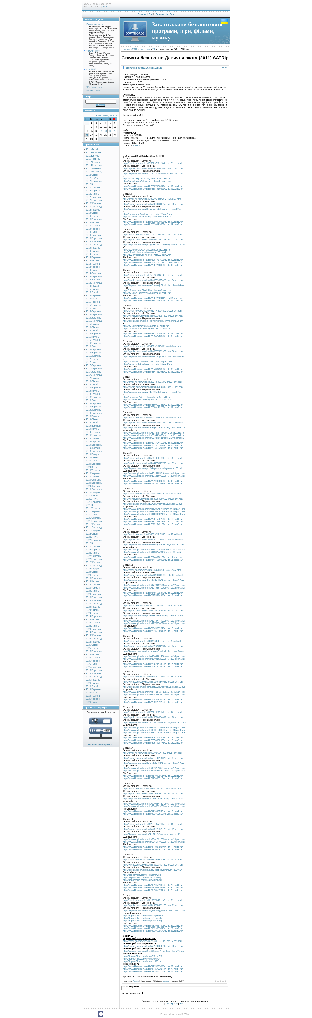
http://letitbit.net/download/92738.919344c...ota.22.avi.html (152, 941)
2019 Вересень (94, 444)
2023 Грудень (93, 606)
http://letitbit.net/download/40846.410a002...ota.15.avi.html (152, 676)
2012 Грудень (93, 209)
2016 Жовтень (93, 356)
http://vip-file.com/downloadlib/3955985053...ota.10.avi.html (153, 498)
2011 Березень (93, 152)
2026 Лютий (92, 686)
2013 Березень (94, 219)
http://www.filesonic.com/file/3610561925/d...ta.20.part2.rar (153, 887)
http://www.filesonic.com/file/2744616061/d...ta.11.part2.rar (153, 559)
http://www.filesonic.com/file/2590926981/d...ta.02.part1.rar (153, 221)
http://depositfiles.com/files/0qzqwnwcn (143, 915)
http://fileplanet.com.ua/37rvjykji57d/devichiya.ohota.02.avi (152, 209)
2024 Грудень (93, 641)
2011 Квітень (92, 155)
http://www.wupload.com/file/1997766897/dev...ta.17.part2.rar (154, 770)
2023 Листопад (94, 603)
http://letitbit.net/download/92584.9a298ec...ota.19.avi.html (152, 824)
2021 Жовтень (93, 524)
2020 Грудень (93, 492)
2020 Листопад (94, 489)
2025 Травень (93, 657)
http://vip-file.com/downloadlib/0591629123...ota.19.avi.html (153, 829)
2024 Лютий (92, 613)
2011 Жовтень (93, 168)
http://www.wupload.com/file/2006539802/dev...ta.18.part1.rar (154, 806)
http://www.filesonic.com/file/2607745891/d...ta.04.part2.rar (153, 300)
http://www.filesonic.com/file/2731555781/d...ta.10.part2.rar (153, 521)
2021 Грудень (93, 530)
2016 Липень (92, 346)
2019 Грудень (93, 454)
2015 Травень (93, 302)
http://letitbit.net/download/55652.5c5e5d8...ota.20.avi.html (152, 859)
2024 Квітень (92, 619)
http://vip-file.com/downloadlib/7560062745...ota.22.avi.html (153, 946)
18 (105, 131)
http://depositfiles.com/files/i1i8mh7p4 (142, 875)
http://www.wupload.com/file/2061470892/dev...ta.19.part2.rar (154, 842)
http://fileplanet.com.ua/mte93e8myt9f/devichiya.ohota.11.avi (153, 544)
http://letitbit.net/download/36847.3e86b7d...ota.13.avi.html (152, 605)
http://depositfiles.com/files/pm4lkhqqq (142, 920)
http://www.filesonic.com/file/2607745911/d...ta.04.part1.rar (153, 298)
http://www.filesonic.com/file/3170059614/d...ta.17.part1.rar (153, 775)
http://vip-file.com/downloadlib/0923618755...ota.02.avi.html (153, 204)
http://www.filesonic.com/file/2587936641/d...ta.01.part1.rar (153, 186)
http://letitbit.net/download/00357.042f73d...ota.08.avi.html (152, 417)
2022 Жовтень (93, 562)
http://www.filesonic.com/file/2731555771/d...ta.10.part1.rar (153, 519)
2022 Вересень (94, 559)
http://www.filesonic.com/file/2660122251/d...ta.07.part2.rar (153, 407)
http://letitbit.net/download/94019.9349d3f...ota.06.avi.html (152, 346)
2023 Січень (92, 572)
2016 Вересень (94, 352)
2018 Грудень (93, 416)
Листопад (145, 49)
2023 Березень (94, 578)
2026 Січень (92, 683)
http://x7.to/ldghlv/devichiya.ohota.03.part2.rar (146, 252)
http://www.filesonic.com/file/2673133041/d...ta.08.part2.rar (153, 448)
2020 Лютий (92, 460)
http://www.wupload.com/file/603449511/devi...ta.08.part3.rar (153, 437)
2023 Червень (93, 587)
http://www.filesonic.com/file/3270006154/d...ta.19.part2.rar (153, 849)
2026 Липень (92, 702)
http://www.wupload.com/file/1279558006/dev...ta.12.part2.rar (154, 587)
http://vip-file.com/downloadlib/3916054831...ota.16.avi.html (153, 717)
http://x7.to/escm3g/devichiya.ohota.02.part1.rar (147, 214)
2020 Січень (92, 457)
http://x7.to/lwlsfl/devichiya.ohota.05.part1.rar (146, 326)
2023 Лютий (92, 575)
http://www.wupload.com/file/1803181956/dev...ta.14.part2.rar (154, 656)
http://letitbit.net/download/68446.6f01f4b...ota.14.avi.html (152, 641)
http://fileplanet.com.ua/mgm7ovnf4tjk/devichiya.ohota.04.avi (153, 285)
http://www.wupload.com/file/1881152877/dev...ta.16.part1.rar (154, 727)
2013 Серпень (93, 235)
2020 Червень (93, 473)
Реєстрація (162, 14)
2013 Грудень (93, 248)
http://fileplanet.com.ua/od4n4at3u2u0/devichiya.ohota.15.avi (154, 687)
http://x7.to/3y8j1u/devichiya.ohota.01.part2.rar (147, 178)
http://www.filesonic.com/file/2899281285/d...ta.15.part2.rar (153, 702)
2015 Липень (92, 308)
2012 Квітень (92, 184)
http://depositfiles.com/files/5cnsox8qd (142, 877)
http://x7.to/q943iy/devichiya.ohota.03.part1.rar (147, 249)
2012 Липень (92, 194)
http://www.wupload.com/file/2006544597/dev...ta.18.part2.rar (154, 803)
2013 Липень (92, 232)
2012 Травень (93, 187)
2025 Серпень (93, 667)
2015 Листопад (94, 321)
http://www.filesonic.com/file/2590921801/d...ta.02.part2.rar (153, 224)
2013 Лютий (92, 216)
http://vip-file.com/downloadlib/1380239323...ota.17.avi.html (153, 758)
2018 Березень (94, 387)
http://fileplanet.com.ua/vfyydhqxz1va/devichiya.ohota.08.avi (154, 427)
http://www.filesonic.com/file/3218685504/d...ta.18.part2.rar (153, 811)
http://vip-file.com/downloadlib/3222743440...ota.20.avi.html (153, 864)
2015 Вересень (94, 314)
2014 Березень (94, 257)
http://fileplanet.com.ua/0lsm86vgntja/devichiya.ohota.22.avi (153, 951)
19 (110, 131)
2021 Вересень (94, 521)
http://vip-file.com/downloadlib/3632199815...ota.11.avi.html (153, 539)
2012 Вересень (94, 200)
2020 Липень (92, 476)
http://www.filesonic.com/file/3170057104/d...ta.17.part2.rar (153, 778)
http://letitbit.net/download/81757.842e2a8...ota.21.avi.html (152, 900)
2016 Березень (94, 333)
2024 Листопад (94, 638)
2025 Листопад (94, 676)
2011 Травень (93, 159)
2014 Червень (93, 267)
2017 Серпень (93, 365)
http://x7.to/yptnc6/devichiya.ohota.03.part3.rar (147, 254)
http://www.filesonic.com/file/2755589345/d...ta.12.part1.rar (153, 592)
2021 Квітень (92, 505)
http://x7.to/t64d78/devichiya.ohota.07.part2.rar (147, 399)
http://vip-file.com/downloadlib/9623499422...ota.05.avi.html (153, 315)
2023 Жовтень (93, 600)
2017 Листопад (94, 375)
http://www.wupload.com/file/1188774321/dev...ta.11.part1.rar (154, 549)
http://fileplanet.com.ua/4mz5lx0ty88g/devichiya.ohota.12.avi (153, 580)
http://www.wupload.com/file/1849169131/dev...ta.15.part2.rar (154, 694)
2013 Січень (92, 213)
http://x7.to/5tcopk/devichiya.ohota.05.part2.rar (147, 328)
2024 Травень (93, 622)
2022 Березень (94, 540)
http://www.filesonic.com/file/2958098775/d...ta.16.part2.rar (153, 742)
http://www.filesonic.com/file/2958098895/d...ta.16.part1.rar (153, 737)
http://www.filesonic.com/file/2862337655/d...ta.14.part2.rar (153, 666)
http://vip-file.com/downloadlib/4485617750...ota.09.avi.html (153, 463)
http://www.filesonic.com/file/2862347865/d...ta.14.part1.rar (153, 664)
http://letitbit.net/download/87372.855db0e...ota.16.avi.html (152, 712)
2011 (134, 49)
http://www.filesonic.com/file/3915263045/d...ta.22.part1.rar (153, 966)
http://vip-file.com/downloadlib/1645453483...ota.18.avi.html (153, 793)
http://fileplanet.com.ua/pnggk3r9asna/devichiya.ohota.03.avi (154, 244)
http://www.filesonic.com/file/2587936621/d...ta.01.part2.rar (153, 188)
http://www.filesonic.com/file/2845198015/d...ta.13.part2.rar (153, 631)
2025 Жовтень (93, 673)
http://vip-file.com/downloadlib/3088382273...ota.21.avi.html (153, 905)
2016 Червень (93, 343)
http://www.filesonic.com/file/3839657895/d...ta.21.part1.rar (153, 925)
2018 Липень (92, 400)
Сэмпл (136, 145)
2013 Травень (93, 225)
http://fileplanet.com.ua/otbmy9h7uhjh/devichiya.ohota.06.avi (153, 356)
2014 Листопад (94, 282)
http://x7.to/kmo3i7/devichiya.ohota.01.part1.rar (147, 181)
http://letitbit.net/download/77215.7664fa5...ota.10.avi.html (152, 493)
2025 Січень (92, 645)
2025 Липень (92, 664)
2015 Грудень (93, 324)
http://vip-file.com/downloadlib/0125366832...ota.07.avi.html (153, 387)
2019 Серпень (93, 441)
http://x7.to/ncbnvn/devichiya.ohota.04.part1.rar (147, 290)
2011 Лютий (92, 149)
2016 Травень (93, 340)
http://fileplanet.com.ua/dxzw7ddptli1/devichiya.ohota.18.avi (153, 798)
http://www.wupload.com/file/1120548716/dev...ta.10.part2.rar (154, 511)
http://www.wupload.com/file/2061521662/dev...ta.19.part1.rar (154, 839)
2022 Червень (93, 549)
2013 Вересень (94, 238)
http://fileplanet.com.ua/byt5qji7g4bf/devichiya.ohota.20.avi (152, 869)
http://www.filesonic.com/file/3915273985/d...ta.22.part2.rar (153, 969)
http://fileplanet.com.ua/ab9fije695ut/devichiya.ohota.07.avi (152, 392)
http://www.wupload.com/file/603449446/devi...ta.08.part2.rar (154, 432)
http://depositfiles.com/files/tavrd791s (142, 961)
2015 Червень (93, 305)
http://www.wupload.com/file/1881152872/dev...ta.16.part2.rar (154, 730)
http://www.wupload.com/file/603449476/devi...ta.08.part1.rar (154, 435)
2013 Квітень (92, 222)
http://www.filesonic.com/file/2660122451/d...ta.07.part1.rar (153, 404)
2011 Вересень (94, 165)
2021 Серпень (93, 518)
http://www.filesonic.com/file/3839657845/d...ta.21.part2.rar (153, 928)
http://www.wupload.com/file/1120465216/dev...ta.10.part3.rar (154, 514)
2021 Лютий (92, 498)
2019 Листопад (94, 451)
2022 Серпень (93, 556)
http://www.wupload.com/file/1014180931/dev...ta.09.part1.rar (154, 476)
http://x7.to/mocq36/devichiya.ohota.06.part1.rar (147, 361)
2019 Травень (93, 432)
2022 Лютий (92, 537)
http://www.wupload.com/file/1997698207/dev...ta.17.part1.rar (154, 768)
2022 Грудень (93, 568)
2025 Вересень (94, 670)
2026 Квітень (92, 692)
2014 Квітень (92, 260)
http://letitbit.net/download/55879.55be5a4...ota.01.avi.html (152, 163)
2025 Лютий (92, 648)
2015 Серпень (93, 311)
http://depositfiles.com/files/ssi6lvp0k (141, 958)
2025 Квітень (92, 654)
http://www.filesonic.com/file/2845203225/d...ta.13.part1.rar (153, 628)
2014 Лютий (92, 254)
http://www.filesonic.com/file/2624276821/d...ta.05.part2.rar (153, 336)
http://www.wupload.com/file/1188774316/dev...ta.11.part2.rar (154, 552)
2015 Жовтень (93, 317)
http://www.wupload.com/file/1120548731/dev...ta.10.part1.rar (154, 509)
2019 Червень (93, 435)
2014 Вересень (94, 276)
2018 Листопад (94, 413)
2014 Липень (92, 270)
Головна (142, 14)
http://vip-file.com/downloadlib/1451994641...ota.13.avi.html (153, 610)
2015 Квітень (92, 298)
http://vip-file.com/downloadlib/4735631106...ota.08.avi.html (153, 422)
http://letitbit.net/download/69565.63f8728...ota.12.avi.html (152, 570)
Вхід (172, 14)
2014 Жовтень (93, 279)
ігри (88, 69)
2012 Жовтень (93, 203)
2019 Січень (92, 419)
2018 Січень (92, 381)
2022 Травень (93, 546)
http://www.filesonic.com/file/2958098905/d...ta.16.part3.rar (153, 740)
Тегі (151, 14)
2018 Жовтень (93, 410)
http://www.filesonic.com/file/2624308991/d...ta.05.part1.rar (153, 333)
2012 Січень (92, 174)
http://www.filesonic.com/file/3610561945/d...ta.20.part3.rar (153, 890)
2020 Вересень (94, 483)
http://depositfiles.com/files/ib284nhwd (142, 880)
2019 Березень (94, 425)
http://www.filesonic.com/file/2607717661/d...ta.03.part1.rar (153, 260)
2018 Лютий (92, 384)
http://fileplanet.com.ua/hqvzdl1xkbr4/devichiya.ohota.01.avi (153, 173)
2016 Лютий (92, 330)
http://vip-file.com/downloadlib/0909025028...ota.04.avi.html (153, 280)
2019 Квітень (92, 429)
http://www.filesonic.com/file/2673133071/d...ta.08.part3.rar (153, 445)
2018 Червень (93, 397)
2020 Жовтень (93, 486)
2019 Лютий (92, 422)
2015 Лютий (92, 292)
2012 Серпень (93, 197)
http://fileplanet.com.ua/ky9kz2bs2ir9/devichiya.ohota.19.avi (153, 834)
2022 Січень (92, 533)
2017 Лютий (92, 359)
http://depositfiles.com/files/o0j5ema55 (142, 956)
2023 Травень (93, 584)
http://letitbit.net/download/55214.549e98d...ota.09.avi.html (152, 458)
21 (87, 135)
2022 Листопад (94, 565)
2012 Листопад (94, 206)
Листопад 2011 (106, 115)
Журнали (91, 87)
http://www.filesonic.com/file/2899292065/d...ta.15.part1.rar (153, 699)
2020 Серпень (93, 479)
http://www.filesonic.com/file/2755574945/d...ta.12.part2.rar (153, 595)
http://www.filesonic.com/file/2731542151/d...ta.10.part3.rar (153, 524)
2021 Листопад (94, 527)
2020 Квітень (92, 467)
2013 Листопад (94, 244)
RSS (105, 6)
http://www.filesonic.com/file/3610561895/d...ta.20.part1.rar (153, 885)
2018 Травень (93, 394)
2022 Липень (92, 552)
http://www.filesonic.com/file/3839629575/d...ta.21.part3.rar (153, 930)
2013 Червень (93, 228)
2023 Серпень (93, 594)
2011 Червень (93, 162)
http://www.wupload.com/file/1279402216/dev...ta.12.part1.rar (154, 585)
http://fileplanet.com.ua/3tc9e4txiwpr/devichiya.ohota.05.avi (153, 321)
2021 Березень (94, 502)
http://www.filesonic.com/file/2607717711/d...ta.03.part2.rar (153, 262)
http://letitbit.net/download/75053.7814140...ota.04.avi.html (152, 275)
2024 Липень (92, 626)
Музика (90, 90)
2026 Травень (93, 695)
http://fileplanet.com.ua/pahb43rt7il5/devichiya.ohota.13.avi (153, 615)
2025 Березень (94, 651)
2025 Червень (93, 660)
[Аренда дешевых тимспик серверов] (100, 739)
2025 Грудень (93, 680)
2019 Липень (92, 438)
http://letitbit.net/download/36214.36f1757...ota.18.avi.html (152, 788)
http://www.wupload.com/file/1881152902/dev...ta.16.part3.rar (154, 732)
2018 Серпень (93, 403)
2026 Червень (93, 699)
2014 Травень (93, 263)
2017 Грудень (93, 378)
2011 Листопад (93, 171)
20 (115, 131)
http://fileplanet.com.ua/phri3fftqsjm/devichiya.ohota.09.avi (152, 468)
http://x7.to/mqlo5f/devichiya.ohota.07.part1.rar (147, 397)
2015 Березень (94, 295)
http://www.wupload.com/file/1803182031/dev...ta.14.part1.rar (154, 659)
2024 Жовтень (93, 635)
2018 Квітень (92, 390)
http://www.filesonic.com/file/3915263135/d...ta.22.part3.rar (153, 971)
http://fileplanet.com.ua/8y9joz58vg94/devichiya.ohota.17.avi (153, 763)
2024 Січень (92, 610)
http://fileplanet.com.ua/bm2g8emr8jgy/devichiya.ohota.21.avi (154, 910)
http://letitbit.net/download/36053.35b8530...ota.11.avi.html (152, 534)
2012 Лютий (92, 178)
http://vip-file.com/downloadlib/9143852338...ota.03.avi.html (153, 239)
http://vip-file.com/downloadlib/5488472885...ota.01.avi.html (153, 168)
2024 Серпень (93, 629)
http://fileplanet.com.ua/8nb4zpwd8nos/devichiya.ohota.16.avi (154, 722)
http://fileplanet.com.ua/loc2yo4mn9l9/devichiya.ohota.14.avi (153, 651)
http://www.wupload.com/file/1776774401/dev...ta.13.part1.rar (154, 620)
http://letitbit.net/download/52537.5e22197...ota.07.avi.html (152, 382)
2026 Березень (94, 689)
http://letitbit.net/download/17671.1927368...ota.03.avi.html (152, 234)
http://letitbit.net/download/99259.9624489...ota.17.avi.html (152, 753)
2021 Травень (93, 508)
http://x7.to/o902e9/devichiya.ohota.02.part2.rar (147, 216)
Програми (91, 24)
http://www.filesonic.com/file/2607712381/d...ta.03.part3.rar (153, 265)
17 (101, 131)
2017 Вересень (94, 368)
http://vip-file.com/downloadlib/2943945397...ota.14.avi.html (153, 646)
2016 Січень (92, 327)
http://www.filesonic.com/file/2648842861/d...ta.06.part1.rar (153, 369)
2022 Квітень (92, 543)
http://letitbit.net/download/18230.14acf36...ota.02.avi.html (152, 199)
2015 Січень (92, 289)
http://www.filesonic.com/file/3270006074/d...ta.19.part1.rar (153, 847)
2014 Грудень (93, 286)
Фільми (90, 51)
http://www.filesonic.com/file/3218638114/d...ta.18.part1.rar (153, 814)
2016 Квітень (92, 336)
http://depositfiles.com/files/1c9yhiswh (142, 918)
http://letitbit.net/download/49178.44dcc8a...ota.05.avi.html (152, 310)
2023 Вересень (94, 597)
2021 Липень (92, 514)
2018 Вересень (94, 406)
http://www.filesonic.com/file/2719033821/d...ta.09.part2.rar (153, 483)
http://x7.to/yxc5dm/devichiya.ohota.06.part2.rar (147, 364)
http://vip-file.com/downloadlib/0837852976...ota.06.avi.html (153, 351)
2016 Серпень (93, 349)
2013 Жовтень (93, 241)
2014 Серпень (93, 273)
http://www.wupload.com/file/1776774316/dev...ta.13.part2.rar (154, 623)
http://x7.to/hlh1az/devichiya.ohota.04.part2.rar (147, 293)
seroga (166, 981)
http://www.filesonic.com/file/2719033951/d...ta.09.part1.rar (153, 481)
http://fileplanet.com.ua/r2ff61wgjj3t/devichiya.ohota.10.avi (152, 504)
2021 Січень (92, 495)
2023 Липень (92, 591)
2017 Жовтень (93, 371)
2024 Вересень (94, 632)
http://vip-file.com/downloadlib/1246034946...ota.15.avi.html (153, 681)
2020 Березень (94, 464)
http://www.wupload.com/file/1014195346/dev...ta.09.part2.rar (154, 473)
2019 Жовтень (93, 448)
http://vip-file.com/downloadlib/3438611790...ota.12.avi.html (153, 575)
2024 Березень (94, 616)
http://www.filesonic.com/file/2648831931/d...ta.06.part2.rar (153, 371)
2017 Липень (92, 362)
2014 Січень (92, 251)
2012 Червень (93, 190)
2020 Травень (93, 470)
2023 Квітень (92, 581)
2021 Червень (93, 511)
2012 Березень (94, 181)
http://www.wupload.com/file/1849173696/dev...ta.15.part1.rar (154, 692)
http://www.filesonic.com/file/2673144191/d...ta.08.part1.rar (153, 443)
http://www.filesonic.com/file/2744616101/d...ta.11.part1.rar (153, 557)
